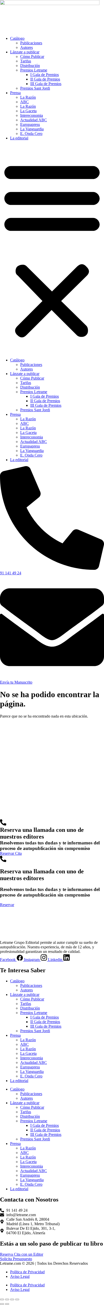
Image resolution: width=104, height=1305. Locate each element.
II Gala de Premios (45, 79)
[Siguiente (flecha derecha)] (7, 1304)
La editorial (19, 138)
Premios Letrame (33, 70)
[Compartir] (12, 1299)
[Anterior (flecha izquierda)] (2, 1304)
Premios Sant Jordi (35, 88)
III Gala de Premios (45, 84)
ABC (24, 102)
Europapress (30, 124)
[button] (52, 249)
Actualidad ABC (33, 120)
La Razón (28, 97)
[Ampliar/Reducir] (2, 1299)
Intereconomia (31, 115)
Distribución (30, 65)
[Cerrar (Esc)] (17, 1299)
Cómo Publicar (32, 56)
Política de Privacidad (27, 1272)
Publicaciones (31, 43)
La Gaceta (28, 111)
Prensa (15, 93)
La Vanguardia (32, 129)
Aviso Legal (20, 1276)
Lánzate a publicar (24, 52)
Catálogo (17, 38)
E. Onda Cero (31, 133)
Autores (26, 47)
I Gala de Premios (44, 74)
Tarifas (25, 61)
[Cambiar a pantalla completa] (7, 1299)
